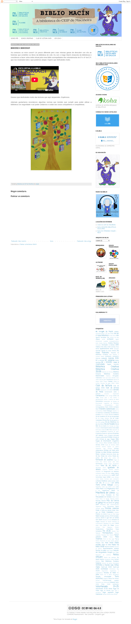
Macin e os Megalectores (107, 489)
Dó (96, 430)
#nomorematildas (100, 333)
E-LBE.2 (107, 430)
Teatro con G (104, 574)
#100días (116, 332)
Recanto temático (109, 547)
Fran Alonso (103, 462)
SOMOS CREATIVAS (27, 39)
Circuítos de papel (105, 383)
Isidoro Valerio (115, 473)
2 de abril (107, 333)
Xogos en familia (105, 590)
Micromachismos (114, 504)
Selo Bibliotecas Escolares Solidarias (107, 562)
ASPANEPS (116, 356)
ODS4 (101, 525)
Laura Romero (115, 477)
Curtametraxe (99, 411)
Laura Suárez (99, 479)
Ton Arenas (115, 578)
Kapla (104, 477)
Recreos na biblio (101, 551)
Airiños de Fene (114, 337)
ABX (117, 336)
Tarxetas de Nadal (110, 573)
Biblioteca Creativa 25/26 (107, 370)
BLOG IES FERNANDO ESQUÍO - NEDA (107, 232)
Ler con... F (108, 483)
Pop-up (117, 539)
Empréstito (103, 432)
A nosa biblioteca (102, 335)
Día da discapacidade (113, 416)
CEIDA (101, 381)
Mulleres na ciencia (101, 514)
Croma (117, 409)
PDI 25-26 (107, 531)
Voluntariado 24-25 (107, 586)
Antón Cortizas (112, 347)
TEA (118, 573)
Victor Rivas (100, 584)
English (106, 435)
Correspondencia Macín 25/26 (104, 407)
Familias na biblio (101, 452)
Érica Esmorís (108, 443)
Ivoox (97, 475)
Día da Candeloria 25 (101, 416)
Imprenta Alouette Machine (111, 469)
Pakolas (117, 527)
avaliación (104, 358)
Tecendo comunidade (103, 577)
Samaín (117, 559)
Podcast (116, 535)
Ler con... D (100, 483)
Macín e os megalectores (107, 490)
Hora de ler (106, 465)
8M (118, 334)
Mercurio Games (114, 499)
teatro (97, 575)
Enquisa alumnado (113, 435)
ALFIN (103, 339)
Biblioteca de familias (107, 372)
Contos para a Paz (106, 397)
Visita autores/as (113, 584)
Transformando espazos (111, 580)
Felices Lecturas (101, 454)
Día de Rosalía (109, 424)
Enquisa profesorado (101, 437)
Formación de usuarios (104, 460)
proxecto (117, 541)
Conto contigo (108, 396)
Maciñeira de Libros (105, 492)
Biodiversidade (100, 376)
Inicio (51, 241)
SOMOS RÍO (14, 39)
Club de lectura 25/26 (107, 389)
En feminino (109, 433)
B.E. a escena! (100, 360)
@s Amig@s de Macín (104, 331)
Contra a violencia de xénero (111, 399)
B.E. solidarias (110, 360)
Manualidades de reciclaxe (104, 497)
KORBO (108, 477)
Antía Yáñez (104, 347)
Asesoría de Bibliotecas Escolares (107, 354)
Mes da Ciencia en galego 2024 (107, 504)
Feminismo (109, 454)
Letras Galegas (107, 485)
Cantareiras (110, 380)
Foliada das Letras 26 (111, 458)
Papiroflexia (110, 529)
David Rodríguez (107, 411)
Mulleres (117, 512)
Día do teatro (102, 426)
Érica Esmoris (99, 443)
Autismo (98, 358)
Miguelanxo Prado (101, 506)
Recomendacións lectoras (111, 549)
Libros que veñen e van (108, 487)
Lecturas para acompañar (111, 479)
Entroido (109, 437)
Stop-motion (105, 571)
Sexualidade (116, 563)
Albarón (98, 339)
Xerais (110, 589)
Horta (114, 465)
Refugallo (109, 552)
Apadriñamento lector (106, 349)
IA (118, 465)
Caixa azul (105, 378)
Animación (98, 345)
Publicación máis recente (18, 241)
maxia (97, 499)
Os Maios (111, 525)
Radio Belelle (109, 543)
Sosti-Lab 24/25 (106, 567)
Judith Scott (115, 475)
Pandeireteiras (100, 529)
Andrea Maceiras (113, 343)
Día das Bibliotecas (110, 422)
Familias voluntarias (113, 452)
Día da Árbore (104, 414)
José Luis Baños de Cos (104, 475)
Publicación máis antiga (84, 241)
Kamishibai (99, 477)
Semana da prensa (107, 563)
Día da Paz (106, 420)
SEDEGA (98, 561)
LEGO (117, 481)
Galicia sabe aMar (113, 462)
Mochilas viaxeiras (112, 508)
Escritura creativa (101, 446)
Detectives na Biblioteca (103, 413)
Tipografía (105, 578)
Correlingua (98, 405)
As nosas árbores (111, 351)
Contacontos (100, 395)
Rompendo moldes (109, 559)
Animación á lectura (108, 345)
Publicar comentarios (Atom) (28, 244)
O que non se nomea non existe (107, 519)
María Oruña (115, 497)
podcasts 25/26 (101, 537)
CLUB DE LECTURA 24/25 (43, 39)
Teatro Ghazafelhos (114, 574)
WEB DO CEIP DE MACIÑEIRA (106, 225)
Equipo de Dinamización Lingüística (107, 441)
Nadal (97, 516)
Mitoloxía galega (100, 508)
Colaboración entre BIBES (106, 390)
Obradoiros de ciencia (109, 523)
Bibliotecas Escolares (111, 374)
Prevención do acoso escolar (107, 541)
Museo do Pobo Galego (113, 514)
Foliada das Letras (106, 456)
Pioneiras (103, 535)
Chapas (105, 381)
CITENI (117, 383)
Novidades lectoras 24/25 (106, 516)
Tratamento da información (102, 582)
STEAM (98, 571)
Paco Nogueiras (107, 527)
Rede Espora (110, 550)
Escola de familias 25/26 (112, 445)
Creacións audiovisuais (107, 409)
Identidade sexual (101, 468)
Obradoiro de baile (107, 520)
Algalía (117, 339)
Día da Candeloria (114, 415)
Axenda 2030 (113, 358)
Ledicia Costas (111, 481)
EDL (111, 430)
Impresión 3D (99, 471)
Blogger (75, 619)
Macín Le (115, 491)
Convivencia (99, 401)
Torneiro (98, 580)
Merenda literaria (101, 501)
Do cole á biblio (101, 430)
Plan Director (110, 535)
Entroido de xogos (104, 439)
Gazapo (105, 464)
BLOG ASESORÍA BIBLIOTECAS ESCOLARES (106, 228)
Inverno (103, 473)
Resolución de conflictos (103, 555)
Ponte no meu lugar (108, 539)
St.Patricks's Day (114, 569)
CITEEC (113, 383)
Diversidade (115, 428)
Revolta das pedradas (110, 557)
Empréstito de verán (113, 431)
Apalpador (116, 349)
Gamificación (99, 464)
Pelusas (114, 531)
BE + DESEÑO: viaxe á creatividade (107, 363)
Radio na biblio (106, 545)
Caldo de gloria (102, 379)
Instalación (98, 473)
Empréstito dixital (100, 433)
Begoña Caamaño (113, 364)
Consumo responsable (111, 394)
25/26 (111, 333)
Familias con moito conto (111, 450)
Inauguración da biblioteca (111, 471)
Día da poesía (113, 420)
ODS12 (97, 525)
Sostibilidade (104, 569)
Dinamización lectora (106, 428)
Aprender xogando (100, 351)
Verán (117, 582)
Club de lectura (104, 385)
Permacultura (107, 533)
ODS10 (117, 523)
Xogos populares (108, 592)
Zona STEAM (114, 594)
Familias (110, 448)
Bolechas (108, 376)
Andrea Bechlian (103, 343)
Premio (97, 541)
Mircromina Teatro (113, 506)
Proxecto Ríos (100, 543)
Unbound (112, 582)
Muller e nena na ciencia (103, 510)
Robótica (102, 559)
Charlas (110, 382)
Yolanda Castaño (107, 594)
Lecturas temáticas (101, 481)
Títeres (110, 578)
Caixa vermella (112, 378)
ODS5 (104, 525)
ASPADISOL (108, 356)
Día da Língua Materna (102, 418)
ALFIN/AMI (110, 339)
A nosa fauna (112, 335)
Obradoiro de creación (105, 522)
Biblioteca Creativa (107, 366)
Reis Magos (116, 552)
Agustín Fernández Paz (102, 337)
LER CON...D (57, 39)
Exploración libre (100, 448)
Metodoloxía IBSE (104, 504)
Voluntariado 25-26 (102, 589)
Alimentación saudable (102, 341)
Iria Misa (108, 473)
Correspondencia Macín (112, 405)
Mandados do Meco (112, 495)
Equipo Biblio (115, 439)
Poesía (111, 537)
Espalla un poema (113, 446)
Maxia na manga (104, 499)
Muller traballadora (107, 512)
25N (115, 334)
